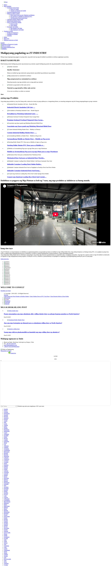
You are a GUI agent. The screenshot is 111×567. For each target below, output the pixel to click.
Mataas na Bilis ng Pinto (13, 13)
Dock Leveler (13, 24)
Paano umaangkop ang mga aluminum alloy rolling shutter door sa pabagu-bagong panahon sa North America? (42, 314)
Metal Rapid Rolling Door (14, 21)
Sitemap (6, 295)
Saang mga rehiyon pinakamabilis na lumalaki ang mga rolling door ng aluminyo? (32, 332)
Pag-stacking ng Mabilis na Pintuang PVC (21, 16)
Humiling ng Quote (6, 290)
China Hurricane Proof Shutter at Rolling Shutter (16, 296)
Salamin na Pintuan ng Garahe (18, 10)
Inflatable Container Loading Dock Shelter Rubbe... (24, 164)
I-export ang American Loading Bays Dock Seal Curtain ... (26, 177)
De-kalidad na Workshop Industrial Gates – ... (22, 114)
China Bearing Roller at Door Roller (59, 296)
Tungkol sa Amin (8, 31)
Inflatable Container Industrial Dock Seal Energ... (23, 170)
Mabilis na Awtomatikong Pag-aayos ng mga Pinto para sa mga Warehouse (32, 151)
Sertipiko (9, 35)
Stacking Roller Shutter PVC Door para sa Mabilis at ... (25, 145)
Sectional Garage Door (13, 7)
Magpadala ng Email (6, 351)
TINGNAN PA (5, 259)
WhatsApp (13, 353)
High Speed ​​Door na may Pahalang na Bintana (22, 15)
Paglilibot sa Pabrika (12, 34)
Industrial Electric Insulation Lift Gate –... (21, 107)
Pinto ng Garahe (14, 9)
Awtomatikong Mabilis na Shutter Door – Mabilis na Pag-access (28, 139)
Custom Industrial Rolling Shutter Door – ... (22, 133)
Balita (5, 37)
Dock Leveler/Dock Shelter (14, 22)
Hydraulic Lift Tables (12, 27)
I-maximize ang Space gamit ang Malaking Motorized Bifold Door (29, 126)
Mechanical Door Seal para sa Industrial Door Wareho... (26, 158)
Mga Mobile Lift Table (16, 28)
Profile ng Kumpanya (12, 32)
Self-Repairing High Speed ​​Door (18, 18)
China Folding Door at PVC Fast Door (39, 296)
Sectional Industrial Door (13, 12)
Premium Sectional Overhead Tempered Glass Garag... (25, 120)
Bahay (5, 4)
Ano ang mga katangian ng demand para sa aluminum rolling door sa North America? (33, 323)
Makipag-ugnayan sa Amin (11, 40)
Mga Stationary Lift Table (17, 29)
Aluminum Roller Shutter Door (15, 19)
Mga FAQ (6, 38)
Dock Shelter (13, 25)
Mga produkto (7, 6)
